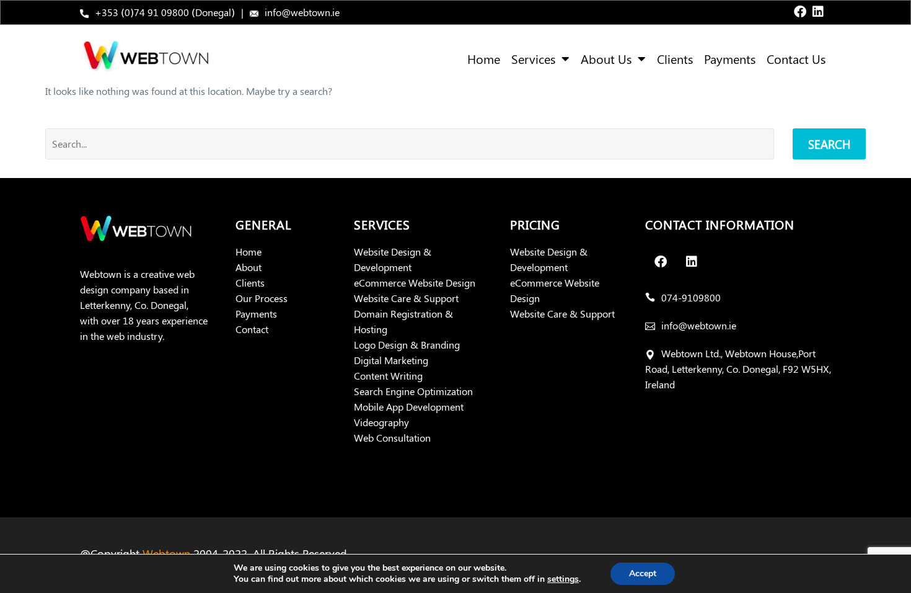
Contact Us (796, 58)
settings (563, 579)
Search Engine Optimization (413, 391)
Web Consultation (392, 437)
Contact (251, 329)
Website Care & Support (406, 298)
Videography (381, 422)
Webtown (166, 553)
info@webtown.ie (302, 12)
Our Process (261, 298)
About (248, 267)
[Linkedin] (818, 11)
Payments (729, 58)
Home (483, 58)
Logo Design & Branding (407, 344)
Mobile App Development (409, 406)
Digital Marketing (391, 360)
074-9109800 (691, 297)
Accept (642, 573)
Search (829, 144)
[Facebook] (800, 11)
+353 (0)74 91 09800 (142, 12)
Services (533, 58)
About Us (606, 58)
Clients (675, 58)
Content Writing (388, 375)
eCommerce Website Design (414, 282)
